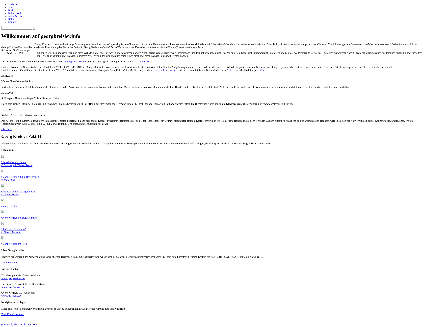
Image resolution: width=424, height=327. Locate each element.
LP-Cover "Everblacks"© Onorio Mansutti (13, 231)
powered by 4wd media (13, 324)
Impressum (32, 324)
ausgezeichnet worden (166, 70)
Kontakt (12, 22)
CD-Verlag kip (142, 61)
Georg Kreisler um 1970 (14, 243)
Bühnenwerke (15, 13)
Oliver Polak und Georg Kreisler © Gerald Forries (18, 193)
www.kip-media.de (11, 295)
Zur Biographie (9, 262)
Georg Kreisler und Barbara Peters (19, 217)
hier (262, 70)
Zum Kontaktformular (12, 314)
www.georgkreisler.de (75, 61)
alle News (6, 129)
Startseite (12, 4)
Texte (11, 7)
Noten (11, 19)
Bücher (12, 10)
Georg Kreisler (9, 206)
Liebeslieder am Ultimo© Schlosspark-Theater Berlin (16, 164)
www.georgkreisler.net (13, 278)
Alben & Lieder (16, 16)
